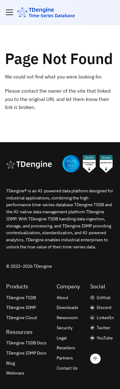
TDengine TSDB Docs (26, 343)
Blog (10, 363)
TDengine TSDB (21, 297)
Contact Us (67, 368)
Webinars (15, 373)
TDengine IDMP (21, 307)
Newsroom (67, 317)
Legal (62, 338)
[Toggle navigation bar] (9, 12)
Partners (65, 358)
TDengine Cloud (21, 317)
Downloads (67, 307)
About (62, 297)
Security (65, 328)
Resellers (66, 348)
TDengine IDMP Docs (26, 353)
